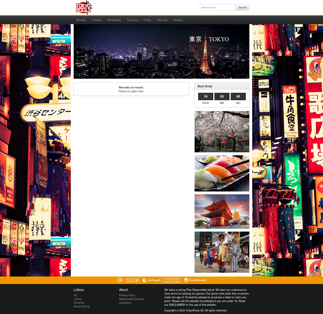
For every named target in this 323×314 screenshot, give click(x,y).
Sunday (177, 20)
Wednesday (114, 20)
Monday (81, 20)
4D (75, 295)
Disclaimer (125, 302)
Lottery (78, 299)
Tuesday (97, 20)
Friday (147, 20)
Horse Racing (82, 306)
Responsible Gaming (131, 299)
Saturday (162, 20)
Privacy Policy (127, 295)
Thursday (132, 20)
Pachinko (79, 302)
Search (243, 7)
